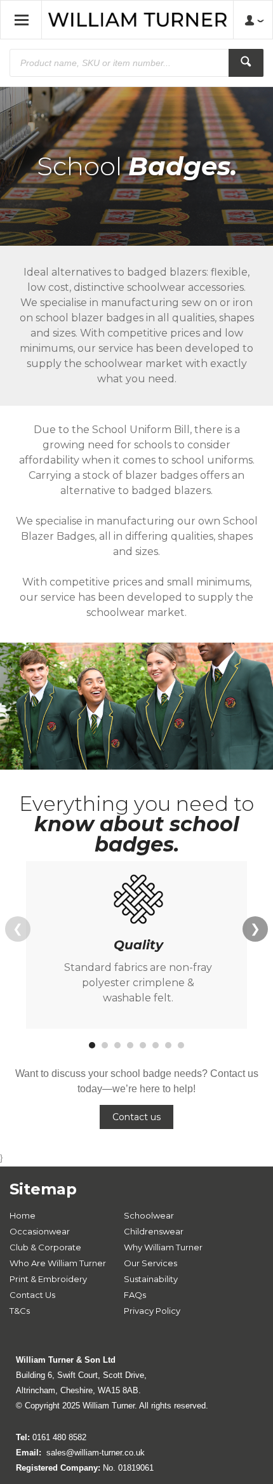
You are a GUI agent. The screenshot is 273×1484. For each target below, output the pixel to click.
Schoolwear (149, 1215)
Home (23, 1215)
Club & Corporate (45, 1247)
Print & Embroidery (48, 1279)
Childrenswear (153, 1231)
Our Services (150, 1263)
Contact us (136, 1117)
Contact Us (32, 1295)
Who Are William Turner (58, 1263)
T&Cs (20, 1311)
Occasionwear (40, 1231)
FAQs (135, 1295)
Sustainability (151, 1279)
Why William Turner (163, 1247)
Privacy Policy (152, 1311)
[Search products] (246, 63)
